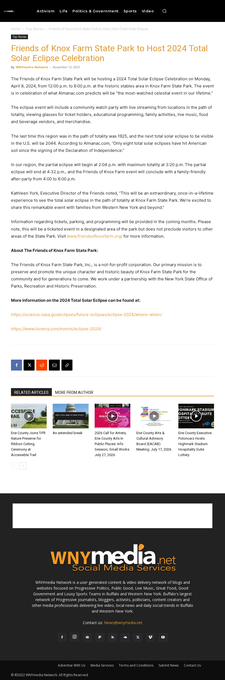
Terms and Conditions (136, 665)
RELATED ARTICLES (31, 392)
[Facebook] (16, 365)
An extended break (68, 433)
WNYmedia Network (32, 67)
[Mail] (87, 637)
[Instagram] (74, 637)
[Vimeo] (150, 637)
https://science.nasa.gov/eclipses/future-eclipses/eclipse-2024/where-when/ (86, 314)
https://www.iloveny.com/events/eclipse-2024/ (56, 328)
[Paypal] (99, 637)
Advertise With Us (71, 665)
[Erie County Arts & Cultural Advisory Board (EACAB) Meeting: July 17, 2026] (154, 416)
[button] (164, 11)
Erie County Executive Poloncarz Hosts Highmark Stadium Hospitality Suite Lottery (195, 444)
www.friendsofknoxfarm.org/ (94, 236)
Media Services (102, 665)
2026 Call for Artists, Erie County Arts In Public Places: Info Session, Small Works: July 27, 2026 (112, 444)
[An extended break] (70, 416)
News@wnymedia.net (123, 622)
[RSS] (112, 637)
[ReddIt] (41, 365)
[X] (29, 365)
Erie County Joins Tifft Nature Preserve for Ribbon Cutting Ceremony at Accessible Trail (28, 444)
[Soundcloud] (125, 637)
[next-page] (23, 465)
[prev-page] (14, 465)
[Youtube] (163, 637)
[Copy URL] (66, 365)
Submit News (169, 665)
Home (16, 29)
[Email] (54, 365)
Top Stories (35, 29)
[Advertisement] (112, 515)
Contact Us (192, 665)
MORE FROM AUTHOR (74, 392)
